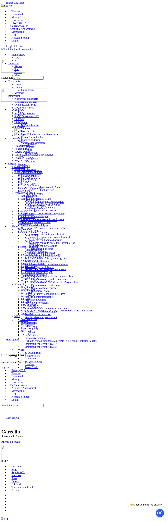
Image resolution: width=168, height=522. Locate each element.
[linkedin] (9, 501)
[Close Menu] (3, 103)
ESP (6, 519)
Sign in (5, 367)
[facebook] (9, 495)
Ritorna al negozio (10, 441)
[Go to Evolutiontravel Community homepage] (17, 49)
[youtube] (9, 507)
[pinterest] (9, 504)
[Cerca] (3, 345)
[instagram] (9, 498)
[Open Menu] (3, 58)
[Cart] (3, 348)
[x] (9, 510)
